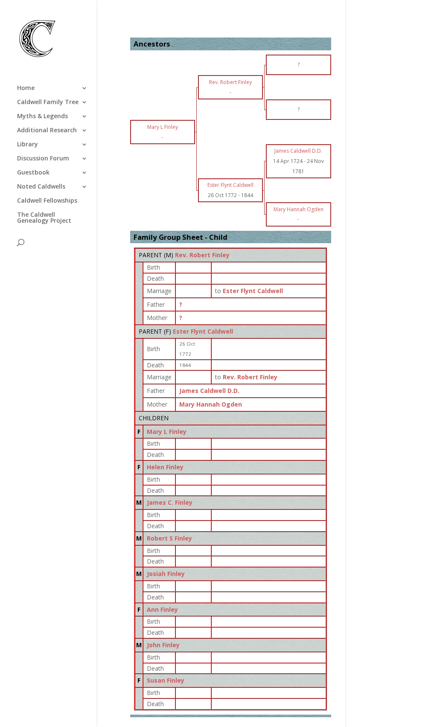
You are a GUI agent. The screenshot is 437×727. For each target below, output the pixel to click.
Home (26, 88)
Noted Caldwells (41, 186)
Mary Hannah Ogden (210, 404)
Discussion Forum (43, 158)
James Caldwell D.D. (209, 391)
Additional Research (47, 130)
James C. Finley (169, 502)
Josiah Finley (166, 574)
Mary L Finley (166, 431)
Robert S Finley (169, 538)
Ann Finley (162, 609)
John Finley (163, 645)
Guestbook (33, 172)
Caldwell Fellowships (47, 201)
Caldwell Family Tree (48, 102)
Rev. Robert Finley (202, 255)
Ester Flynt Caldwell (203, 331)
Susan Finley (165, 680)
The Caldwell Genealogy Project (44, 218)
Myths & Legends (42, 116)
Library (27, 144)
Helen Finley (165, 467)
